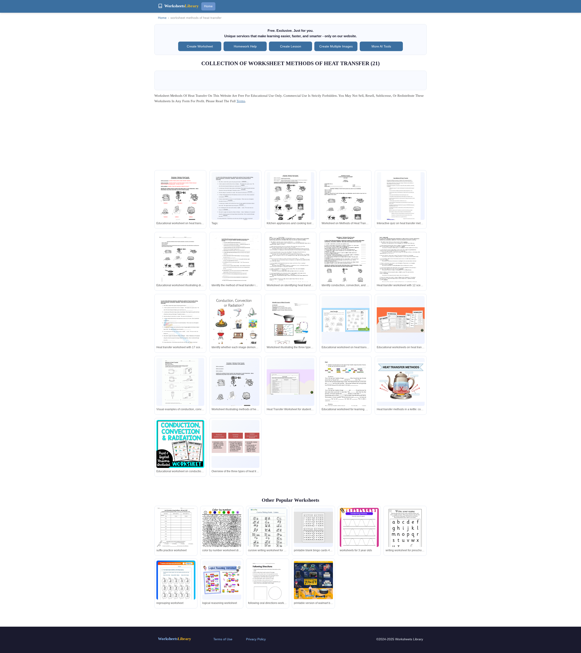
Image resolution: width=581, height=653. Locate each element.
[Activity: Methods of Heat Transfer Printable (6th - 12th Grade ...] (180, 381)
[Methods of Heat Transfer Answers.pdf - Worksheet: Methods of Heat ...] (290, 198)
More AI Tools (381, 46)
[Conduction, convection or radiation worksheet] (235, 330)
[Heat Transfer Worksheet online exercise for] (180, 265)
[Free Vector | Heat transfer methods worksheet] (401, 382)
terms (240, 101)
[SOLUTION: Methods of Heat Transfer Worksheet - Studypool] (235, 211)
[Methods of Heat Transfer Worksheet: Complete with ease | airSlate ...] (235, 397)
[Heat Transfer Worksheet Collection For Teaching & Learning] (180, 335)
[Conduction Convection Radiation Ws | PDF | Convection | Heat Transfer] (291, 266)
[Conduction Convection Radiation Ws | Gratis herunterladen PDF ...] (401, 266)
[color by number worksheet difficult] (221, 534)
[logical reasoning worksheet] (221, 580)
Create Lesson (290, 46)
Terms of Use (222, 639)
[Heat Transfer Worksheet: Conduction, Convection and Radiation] (345, 320)
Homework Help (245, 46)
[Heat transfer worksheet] (345, 392)
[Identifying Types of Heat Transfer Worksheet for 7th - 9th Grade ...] (291, 327)
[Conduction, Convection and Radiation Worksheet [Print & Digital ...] (180, 444)
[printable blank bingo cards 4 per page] (313, 527)
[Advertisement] (290, 138)
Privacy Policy (256, 639)
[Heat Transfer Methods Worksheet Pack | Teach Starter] (401, 319)
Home (208, 6)
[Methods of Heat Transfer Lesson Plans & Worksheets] (401, 197)
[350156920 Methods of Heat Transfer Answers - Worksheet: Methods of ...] (180, 211)
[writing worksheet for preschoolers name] (405, 533)
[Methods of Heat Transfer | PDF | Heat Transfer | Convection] (345, 204)
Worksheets (174, 639)
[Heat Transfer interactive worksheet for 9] (235, 265)
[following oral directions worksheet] (267, 586)
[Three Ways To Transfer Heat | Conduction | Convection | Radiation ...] (235, 444)
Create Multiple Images (336, 46)
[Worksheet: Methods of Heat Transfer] (345, 265)
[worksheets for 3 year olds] (359, 535)
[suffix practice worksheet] (175, 527)
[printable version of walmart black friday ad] (313, 580)
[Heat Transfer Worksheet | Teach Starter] (291, 381)
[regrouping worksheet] (175, 588)
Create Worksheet (200, 46)
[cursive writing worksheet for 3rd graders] (267, 533)
